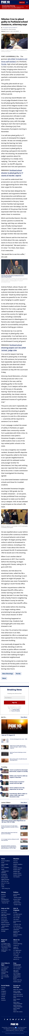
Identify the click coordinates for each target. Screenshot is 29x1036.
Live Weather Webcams (4, 969)
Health (2, 869)
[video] (14, 812)
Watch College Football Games (17, 991)
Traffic (2, 886)
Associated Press (4, 29)
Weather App (16, 871)
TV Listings (16, 955)
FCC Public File (16, 952)
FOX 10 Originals (16, 909)
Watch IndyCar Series (16, 999)
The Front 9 (16, 919)
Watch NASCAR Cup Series (18, 996)
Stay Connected (17, 964)
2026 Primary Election (16, 895)
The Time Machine (17, 928)
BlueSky (3, 998)
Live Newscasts (5, 967)
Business (3, 894)
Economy (3, 896)
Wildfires (15, 866)
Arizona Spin (4, 910)
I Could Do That (17, 924)
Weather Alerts (16, 869)
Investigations (4, 920)
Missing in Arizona (5, 924)
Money (3, 892)
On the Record (16, 926)
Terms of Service (15, 711)
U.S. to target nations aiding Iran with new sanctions (10, 839)
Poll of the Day (4, 881)
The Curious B (16, 916)
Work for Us (16, 959)
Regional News (4, 940)
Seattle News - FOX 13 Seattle (6, 950)
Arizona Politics (17, 899)
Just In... (3, 717)
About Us (16, 940)
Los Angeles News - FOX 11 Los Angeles (6, 944)
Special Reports (5, 929)
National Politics (17, 903)
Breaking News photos (17, 977)
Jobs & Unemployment (5, 898)
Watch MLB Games (18, 994)
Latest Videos (5, 802)
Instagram (3, 991)
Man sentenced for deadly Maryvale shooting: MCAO (18, 759)
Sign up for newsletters (16, 971)
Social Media (5, 985)
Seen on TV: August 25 (8, 735)
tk (16, 1019)
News (4, 678)
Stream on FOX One (16, 986)
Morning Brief (4, 877)
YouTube (3, 987)
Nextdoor (3, 1000)
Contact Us (16, 945)
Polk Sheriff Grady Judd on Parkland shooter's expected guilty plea (12, 276)
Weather (16, 859)
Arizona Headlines (5, 860)
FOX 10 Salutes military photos (17, 974)
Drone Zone (4, 919)
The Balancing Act (17, 914)
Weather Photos (17, 873)
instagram (10, 1019)
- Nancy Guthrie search (5, 926)
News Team (16, 954)
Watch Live (22, 2)
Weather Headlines (17, 864)
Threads (3, 996)
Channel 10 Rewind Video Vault (5, 914)
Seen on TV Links (5, 883)
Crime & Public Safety (4, 865)
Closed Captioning (17, 943)
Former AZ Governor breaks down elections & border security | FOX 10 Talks (9, 827)
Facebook (3, 993)
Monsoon (15, 862)
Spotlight (3, 931)
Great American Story (17, 922)
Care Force (3, 912)
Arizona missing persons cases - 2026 (18, 739)
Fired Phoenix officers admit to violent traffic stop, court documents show (18, 795)
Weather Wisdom (17, 875)
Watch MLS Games (18, 1011)
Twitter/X (3, 994)
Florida (3, 64)
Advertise (15, 942)
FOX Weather (16, 877)
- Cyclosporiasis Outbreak (5, 871)
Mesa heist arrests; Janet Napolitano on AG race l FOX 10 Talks (13, 821)
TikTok (2, 989)
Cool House (4, 917)
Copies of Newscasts (16, 948)
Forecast (15, 860)
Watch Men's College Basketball (17, 1003)
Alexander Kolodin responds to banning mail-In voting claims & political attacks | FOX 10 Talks (8, 847)
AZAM (2, 862)
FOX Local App (4, 975)
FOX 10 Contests (17, 967)
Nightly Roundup (5, 879)
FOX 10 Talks (16, 917)
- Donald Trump (17, 904)
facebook (4, 1019)
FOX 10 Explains (5, 867)
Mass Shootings (12, 29)
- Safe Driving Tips (5, 888)
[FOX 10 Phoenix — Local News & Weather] (5, 2)
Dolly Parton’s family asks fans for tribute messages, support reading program (18, 747)
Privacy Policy (16, 709)
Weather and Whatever (16, 932)
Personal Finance (5, 901)
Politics (15, 892)
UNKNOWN (16, 929)
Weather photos (17, 981)
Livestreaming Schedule (4, 972)
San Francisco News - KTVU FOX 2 (6, 947)
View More (24, 717)
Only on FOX (5, 908)
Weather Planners (17, 868)
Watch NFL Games (17, 989)
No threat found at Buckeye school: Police (18, 753)
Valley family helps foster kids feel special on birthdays (9, 833)
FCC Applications (17, 950)
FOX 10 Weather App (5, 977)
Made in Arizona (5, 922)
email (21, 1019)
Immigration (4, 874)
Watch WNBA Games (16, 1009)
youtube (13, 1019)
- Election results (17, 897)
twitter (7, 1019)
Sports (2, 885)
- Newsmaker (16, 901)
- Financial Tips (4, 903)
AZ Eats (15, 912)
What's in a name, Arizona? (17, 935)
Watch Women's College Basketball (17, 1006)
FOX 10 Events (16, 968)
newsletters (24, 1019)
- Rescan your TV (17, 957)
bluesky (19, 1019)
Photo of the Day (17, 980)
